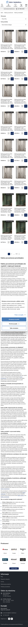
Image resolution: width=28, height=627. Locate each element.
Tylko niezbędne (14, 328)
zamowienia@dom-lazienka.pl (9, 613)
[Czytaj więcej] (14, 568)
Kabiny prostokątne (18, 12)
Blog (2, 576)
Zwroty (2, 581)
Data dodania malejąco (7, 24)
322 (16, 254)
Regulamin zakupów (5, 579)
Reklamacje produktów (6, 584)
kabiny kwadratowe (5, 489)
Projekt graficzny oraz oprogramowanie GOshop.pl (12, 624)
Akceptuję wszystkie (14, 319)
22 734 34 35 (6, 615)
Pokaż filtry (4, 19)
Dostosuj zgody (13, 323)
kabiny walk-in (21, 495)
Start (2, 12)
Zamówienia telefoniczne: (14, 9)
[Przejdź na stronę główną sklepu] (14, 2)
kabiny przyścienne (5, 497)
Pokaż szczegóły (19, 314)
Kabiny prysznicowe (8, 12)
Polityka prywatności (5, 586)
